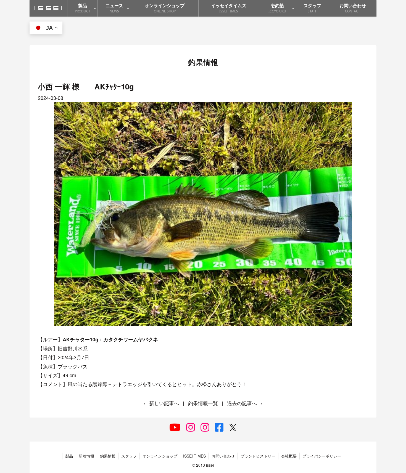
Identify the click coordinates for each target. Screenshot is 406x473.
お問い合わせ (223, 456)
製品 (69, 456)
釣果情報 (107, 456)
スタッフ (129, 456)
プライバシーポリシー (321, 456)
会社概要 (289, 456)
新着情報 (86, 456)
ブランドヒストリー (258, 456)
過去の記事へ (242, 402)
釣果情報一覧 (203, 402)
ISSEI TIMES (194, 456)
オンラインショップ (160, 456)
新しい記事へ (164, 402)
